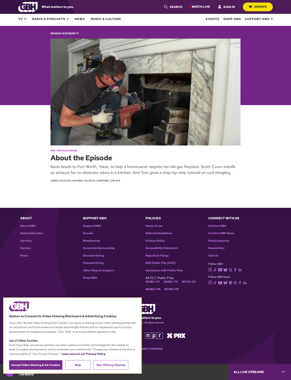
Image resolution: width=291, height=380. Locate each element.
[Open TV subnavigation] (25, 19)
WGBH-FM (153, 289)
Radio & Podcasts (48, 19)
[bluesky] (225, 269)
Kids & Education (31, 233)
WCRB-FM (171, 289)
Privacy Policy (155, 240)
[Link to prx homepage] (176, 335)
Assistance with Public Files (164, 270)
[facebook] (235, 269)
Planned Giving (93, 263)
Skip (78, 365)
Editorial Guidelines (159, 233)
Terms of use (154, 226)
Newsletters (216, 248)
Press (24, 255)
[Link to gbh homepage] (28, 7)
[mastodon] (230, 282)
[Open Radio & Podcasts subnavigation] (68, 19)
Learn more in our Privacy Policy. (83, 354)
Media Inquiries (218, 240)
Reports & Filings (157, 255)
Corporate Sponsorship (99, 248)
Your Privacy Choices (145, 349)
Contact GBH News (221, 233)
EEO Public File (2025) (161, 263)
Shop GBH (232, 19)
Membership (91, 240)
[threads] (230, 269)
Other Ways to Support (98, 270)
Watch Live (201, 7)
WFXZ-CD (189, 281)
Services (26, 240)
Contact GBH (217, 226)
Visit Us (213, 255)
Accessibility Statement (162, 248)
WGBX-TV (171, 281)
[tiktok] (215, 269)
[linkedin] (240, 269)
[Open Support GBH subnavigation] (272, 19)
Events (212, 19)
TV (20, 19)
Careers (25, 248)
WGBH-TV (153, 281)
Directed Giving (93, 255)
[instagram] (210, 269)
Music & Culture (106, 19)
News (80, 19)
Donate (260, 7)
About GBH (28, 226)
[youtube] (220, 269)
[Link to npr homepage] (154, 335)
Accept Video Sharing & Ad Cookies (35, 365)
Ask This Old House (63, 150)
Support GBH (257, 19)
